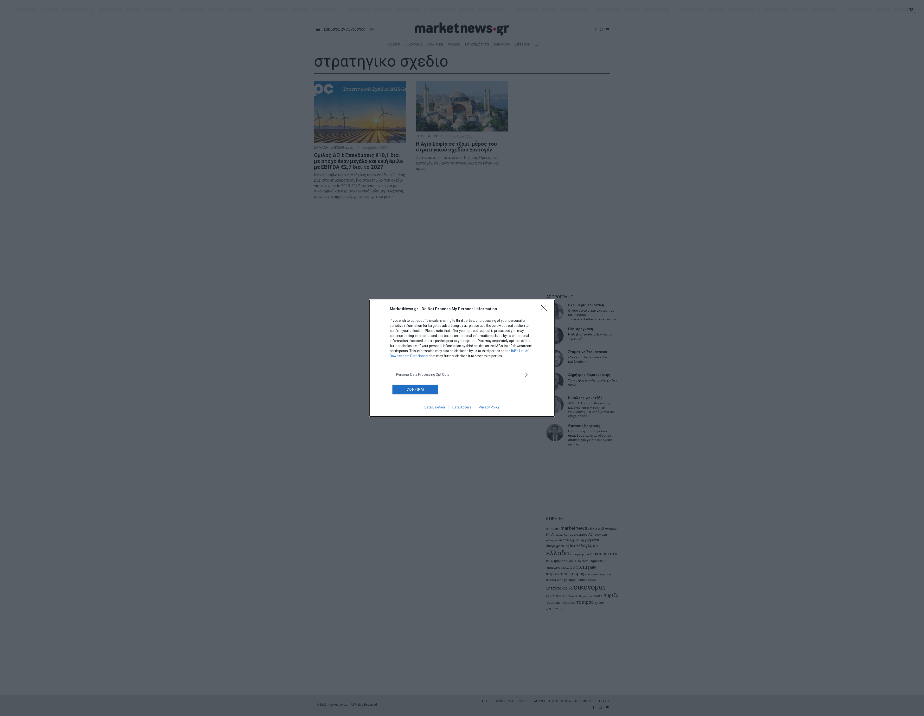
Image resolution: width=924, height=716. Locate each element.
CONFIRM (415, 389)
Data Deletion (434, 407)
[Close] (545, 309)
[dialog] (462, 358)
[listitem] (462, 374)
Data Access (461, 407)
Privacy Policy (489, 407)
